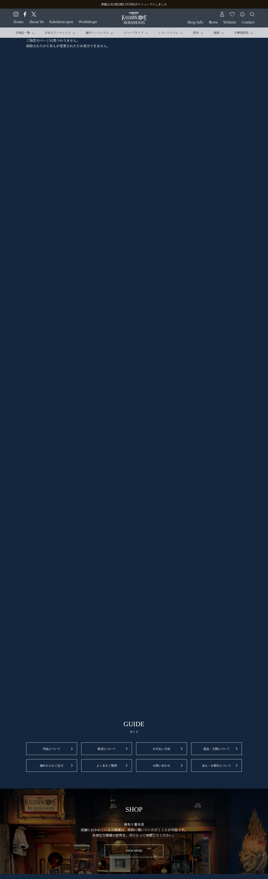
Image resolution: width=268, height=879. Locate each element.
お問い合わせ (161, 765)
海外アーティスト (97, 32)
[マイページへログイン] (222, 14)
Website (229, 22)
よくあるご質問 (106, 765)
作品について (51, 749)
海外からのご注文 (51, 765)
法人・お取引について (216, 765)
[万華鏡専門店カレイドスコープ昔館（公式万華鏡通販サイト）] (134, 14)
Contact (248, 22)
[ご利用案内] (242, 14)
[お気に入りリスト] (232, 14)
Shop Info (195, 22)
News (213, 22)
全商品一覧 (22, 32)
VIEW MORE (134, 850)
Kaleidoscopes (61, 21)
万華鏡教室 (241, 32)
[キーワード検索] (252, 14)
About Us (36, 21)
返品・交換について (216, 749)
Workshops (88, 21)
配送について (106, 749)
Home (18, 21)
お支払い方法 (161, 749)
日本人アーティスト (58, 32)
